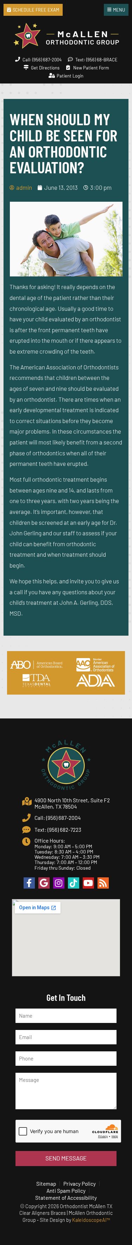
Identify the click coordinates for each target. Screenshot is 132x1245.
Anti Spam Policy (66, 1190)
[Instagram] (58, 883)
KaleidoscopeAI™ (91, 1220)
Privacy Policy (79, 1183)
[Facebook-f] (29, 883)
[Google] (44, 883)
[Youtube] (88, 883)
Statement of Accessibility (66, 1197)
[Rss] (103, 883)
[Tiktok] (73, 883)
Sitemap (46, 1183)
